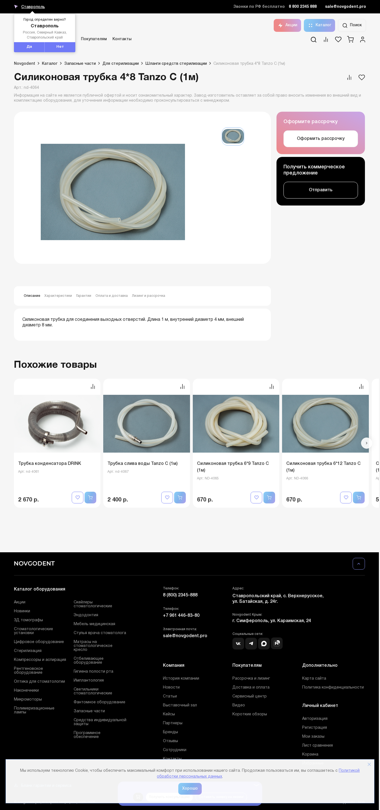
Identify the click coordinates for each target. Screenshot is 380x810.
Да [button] (29, 47)
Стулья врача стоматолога (100, 633)
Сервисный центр (249, 696)
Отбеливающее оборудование (89, 661)
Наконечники (26, 690)
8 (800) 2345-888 (180, 595)
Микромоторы (28, 699)
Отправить (321, 190)
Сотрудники (174, 750)
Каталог (323, 25)
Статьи (170, 696)
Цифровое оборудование (39, 642)
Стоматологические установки (33, 631)
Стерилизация (28, 651)
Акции (291, 25)
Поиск (356, 25)
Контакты (121, 39)
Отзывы (170, 741)
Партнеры (172, 723)
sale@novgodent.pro (345, 7)
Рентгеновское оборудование (28, 671)
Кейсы (169, 714)
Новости (171, 687)
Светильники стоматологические (93, 691)
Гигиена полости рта (93, 671)
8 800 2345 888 (303, 7)
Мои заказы (313, 737)
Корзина (310, 754)
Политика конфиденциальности (333, 687)
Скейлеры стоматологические (93, 604)
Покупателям (94, 39)
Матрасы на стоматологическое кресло (93, 646)
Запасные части (89, 711)
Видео (238, 705)
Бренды (170, 732)
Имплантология (89, 680)
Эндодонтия (86, 615)
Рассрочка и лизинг (251, 678)
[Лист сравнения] (326, 41)
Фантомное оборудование (99, 702)
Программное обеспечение (87, 735)
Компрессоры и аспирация (40, 660)
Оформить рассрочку (321, 139)
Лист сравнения (317, 745)
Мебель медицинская (94, 624)
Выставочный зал (180, 705)
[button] (366, 443)
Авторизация (315, 719)
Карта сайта (314, 678)
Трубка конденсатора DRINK (49, 464)
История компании (181, 678)
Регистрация (314, 728)
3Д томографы (28, 620)
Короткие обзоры (249, 714)
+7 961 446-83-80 (181, 616)
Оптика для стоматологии (39, 682)
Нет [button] (60, 47)
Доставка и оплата (251, 687)
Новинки (22, 611)
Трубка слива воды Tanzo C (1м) (142, 464)
